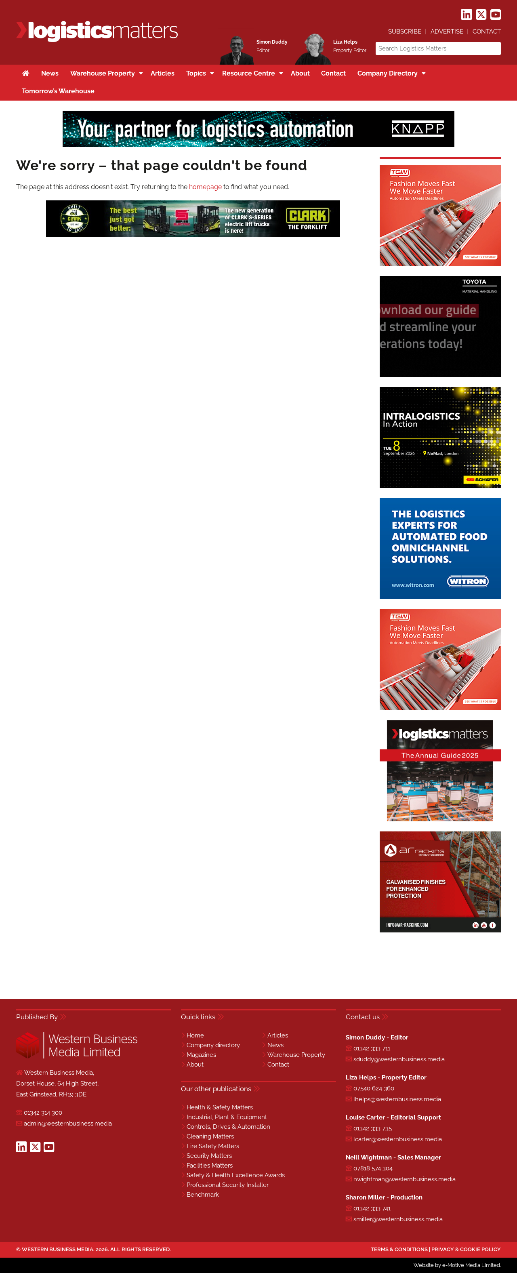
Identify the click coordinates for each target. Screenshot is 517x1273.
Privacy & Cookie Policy (466, 1249)
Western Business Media (57, 1249)
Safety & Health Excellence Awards (236, 1175)
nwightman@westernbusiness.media (404, 1179)
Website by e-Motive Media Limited (457, 1265)
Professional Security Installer (228, 1185)
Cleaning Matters (210, 1136)
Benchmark (203, 1194)
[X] (481, 14)
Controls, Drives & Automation (228, 1126)
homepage (205, 187)
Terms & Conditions (399, 1249)
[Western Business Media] (76, 1057)
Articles (277, 1035)
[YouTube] (495, 14)
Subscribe (404, 31)
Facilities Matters (210, 1165)
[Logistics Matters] (97, 40)
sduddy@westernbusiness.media (399, 1059)
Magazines (201, 1054)
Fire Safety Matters (213, 1146)
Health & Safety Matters (220, 1107)
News (275, 1045)
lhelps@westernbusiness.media (397, 1099)
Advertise (447, 31)
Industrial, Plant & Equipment (227, 1117)
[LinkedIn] (466, 14)
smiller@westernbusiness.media (398, 1219)
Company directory (213, 1045)
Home (195, 1035)
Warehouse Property (296, 1054)
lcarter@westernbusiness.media (397, 1139)
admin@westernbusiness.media (68, 1123)
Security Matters (209, 1155)
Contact (487, 31)
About (195, 1064)
